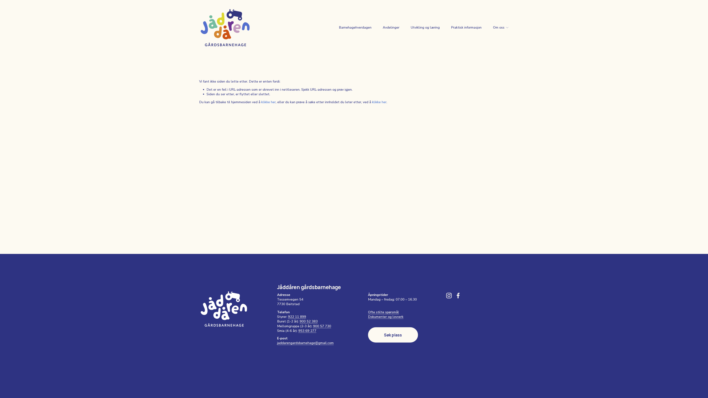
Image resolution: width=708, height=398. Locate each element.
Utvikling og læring (425, 27)
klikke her (268, 102)
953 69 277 (307, 331)
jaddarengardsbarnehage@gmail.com (305, 343)
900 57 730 (322, 326)
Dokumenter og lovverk (385, 317)
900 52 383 (309, 321)
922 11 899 (297, 317)
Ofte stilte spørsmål (383, 312)
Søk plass (393, 335)
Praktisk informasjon (466, 27)
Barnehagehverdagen (355, 27)
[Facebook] (458, 295)
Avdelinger (391, 27)
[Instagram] (449, 295)
